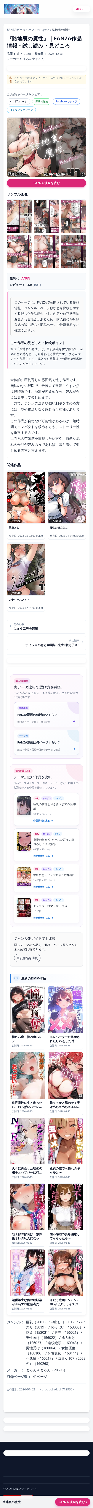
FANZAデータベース (21, 29)
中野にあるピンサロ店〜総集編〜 (54, 875)
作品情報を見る (43, 820)
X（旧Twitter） (18, 101)
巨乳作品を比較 (27, 958)
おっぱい (43, 30)
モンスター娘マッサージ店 (50, 906)
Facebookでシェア (66, 101)
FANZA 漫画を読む (47, 183)
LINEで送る (41, 101)
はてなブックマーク (21, 110)
